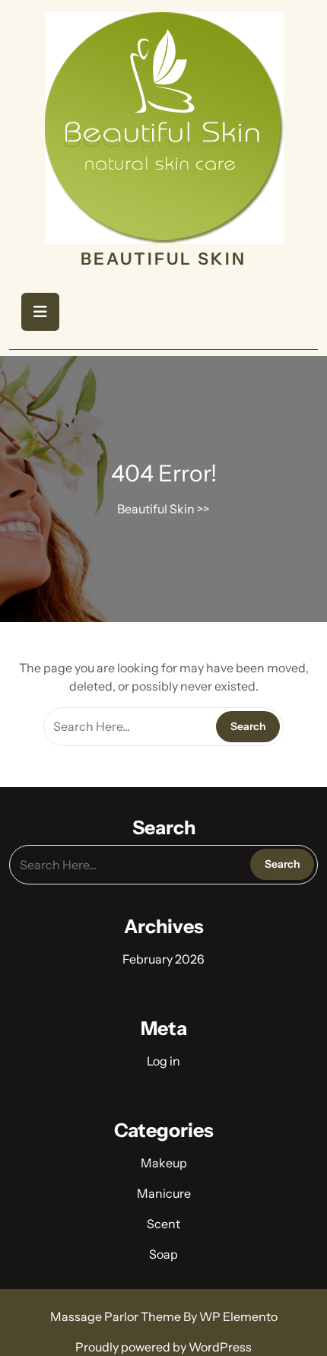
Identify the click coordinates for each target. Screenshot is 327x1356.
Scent (163, 1223)
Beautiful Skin (163, 259)
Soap (163, 1254)
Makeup (164, 1162)
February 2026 (163, 959)
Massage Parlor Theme (116, 1316)
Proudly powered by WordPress (163, 1346)
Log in (163, 1061)
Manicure (164, 1193)
